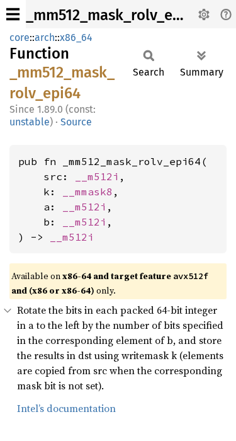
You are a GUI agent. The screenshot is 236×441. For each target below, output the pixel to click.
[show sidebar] (13, 14)
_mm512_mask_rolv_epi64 (114, 15)
